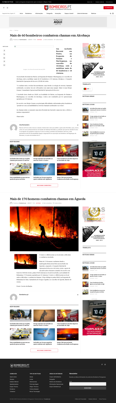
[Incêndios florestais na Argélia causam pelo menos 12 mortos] (20, 151)
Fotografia (49, 13)
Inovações (58, 13)
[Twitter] (4, 54)
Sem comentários (49, 39)
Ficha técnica (109, 2)
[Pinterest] (4, 61)
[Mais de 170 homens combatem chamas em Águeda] (44, 229)
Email (70, 381)
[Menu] (113, 13)
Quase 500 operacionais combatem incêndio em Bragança (67, 178)
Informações (39, 13)
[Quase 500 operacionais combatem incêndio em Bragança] (68, 169)
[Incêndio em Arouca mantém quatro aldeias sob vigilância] (44, 169)
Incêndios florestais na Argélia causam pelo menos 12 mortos (20, 159)
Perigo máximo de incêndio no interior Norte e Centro (43, 159)
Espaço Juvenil (69, 13)
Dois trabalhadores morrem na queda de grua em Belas (20, 178)
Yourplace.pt (47, 399)
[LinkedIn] (4, 57)
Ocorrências (108, 7)
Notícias (93, 13)
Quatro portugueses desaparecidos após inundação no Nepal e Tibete (33, 2)
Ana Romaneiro (23, 39)
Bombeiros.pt (22, 203)
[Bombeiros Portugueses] (58, 7)
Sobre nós (89, 2)
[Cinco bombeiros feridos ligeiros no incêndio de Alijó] (68, 151)
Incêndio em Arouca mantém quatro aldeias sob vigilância (42, 178)
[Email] (4, 65)
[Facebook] (4, 50)
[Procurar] (111, 13)
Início (21, 13)
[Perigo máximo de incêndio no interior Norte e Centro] (44, 151)
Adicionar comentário (44, 185)
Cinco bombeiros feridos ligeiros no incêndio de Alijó (67, 159)
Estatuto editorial (100, 2)
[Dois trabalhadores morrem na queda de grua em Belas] (20, 169)
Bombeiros (28, 13)
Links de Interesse (82, 13)
